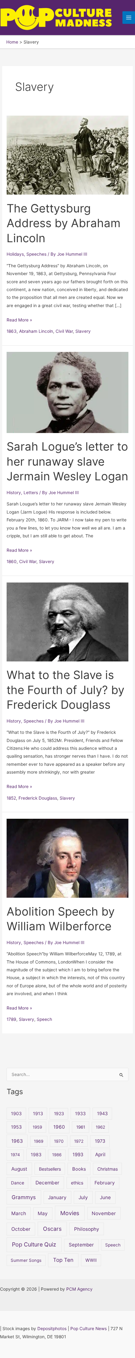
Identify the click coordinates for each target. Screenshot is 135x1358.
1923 (59, 1113)
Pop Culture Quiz (34, 1244)
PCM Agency (79, 1289)
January (57, 1197)
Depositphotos (52, 1328)
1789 (11, 1019)
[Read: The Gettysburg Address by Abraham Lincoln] (67, 154)
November (104, 1213)
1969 (38, 1141)
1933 (80, 1113)
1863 (12, 331)
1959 (37, 1127)
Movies (69, 1213)
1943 (102, 1113)
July (83, 1197)
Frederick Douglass (38, 798)
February (104, 1183)
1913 (38, 1113)
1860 (12, 561)
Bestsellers (50, 1169)
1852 (11, 798)
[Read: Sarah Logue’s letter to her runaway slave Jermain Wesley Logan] (67, 391)
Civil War (64, 331)
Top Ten (63, 1260)
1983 (36, 1154)
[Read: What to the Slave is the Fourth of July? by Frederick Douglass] (67, 621)
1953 (16, 1127)
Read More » (19, 319)
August (19, 1169)
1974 (15, 1154)
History (14, 492)
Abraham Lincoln (36, 331)
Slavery (83, 331)
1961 (80, 1127)
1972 (79, 1141)
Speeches (36, 254)
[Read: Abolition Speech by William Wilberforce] (67, 857)
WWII (91, 1260)
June (105, 1197)
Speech (44, 1019)
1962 (100, 1127)
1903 (16, 1113)
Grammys (24, 1197)
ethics (77, 1182)
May (43, 1213)
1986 (57, 1154)
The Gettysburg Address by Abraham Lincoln (64, 223)
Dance (17, 1182)
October (20, 1229)
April (100, 1154)
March (18, 1213)
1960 (59, 1127)
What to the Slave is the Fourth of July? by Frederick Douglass (65, 690)
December (47, 1183)
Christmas (107, 1169)
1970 (58, 1141)
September (81, 1245)
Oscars (52, 1228)
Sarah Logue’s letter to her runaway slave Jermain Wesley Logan (67, 461)
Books (79, 1169)
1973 (100, 1141)
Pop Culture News (88, 1328)
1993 (78, 1154)
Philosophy (86, 1229)
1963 (17, 1141)
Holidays (15, 254)
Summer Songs (26, 1260)
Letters (31, 492)
